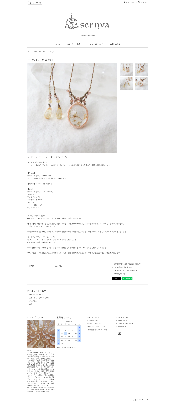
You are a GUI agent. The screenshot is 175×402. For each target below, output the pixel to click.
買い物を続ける (119, 274)
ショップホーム (93, 317)
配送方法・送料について (96, 327)
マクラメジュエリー (40, 52)
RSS (119, 327)
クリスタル (33, 301)
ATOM (124, 327)
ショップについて (96, 44)
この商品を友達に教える (123, 267)
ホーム (57, 44)
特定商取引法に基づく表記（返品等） (128, 264)
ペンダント (52, 52)
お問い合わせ (115, 44)
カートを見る (122, 320)
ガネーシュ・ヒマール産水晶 (39, 298)
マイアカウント (131, 2)
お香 (30, 304)
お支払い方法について (96, 323)
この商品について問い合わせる (125, 270)
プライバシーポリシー (125, 323)
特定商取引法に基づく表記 (97, 330)
